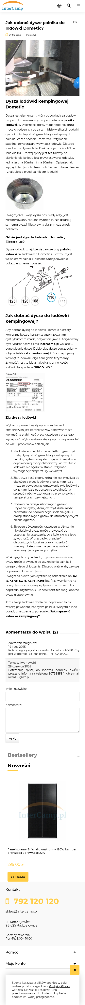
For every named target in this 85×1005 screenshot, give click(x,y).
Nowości (19, 765)
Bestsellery (22, 755)
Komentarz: (14, 705)
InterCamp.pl (49, 344)
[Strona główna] (22, 5)
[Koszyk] (59, 6)
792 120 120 (35, 901)
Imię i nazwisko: (16, 689)
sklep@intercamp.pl (22, 911)
